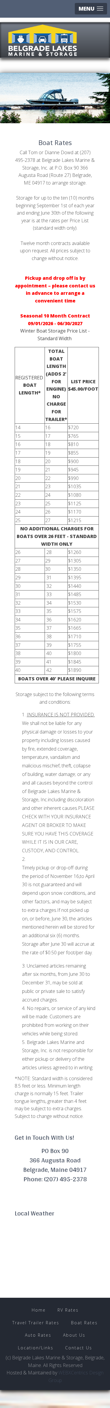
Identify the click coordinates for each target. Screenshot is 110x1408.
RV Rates (68, 1310)
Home (39, 1310)
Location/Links (35, 1348)
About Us (74, 1335)
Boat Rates (84, 1322)
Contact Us (78, 1348)
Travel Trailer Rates (35, 1322)
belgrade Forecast (48, 1283)
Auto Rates (38, 1335)
